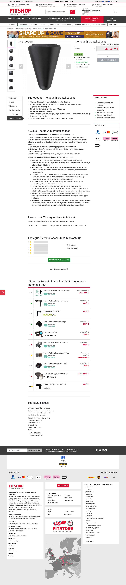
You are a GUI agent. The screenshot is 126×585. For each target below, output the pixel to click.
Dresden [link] (37, 499)
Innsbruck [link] (15, 524)
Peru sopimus (63, 485)
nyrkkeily (88, 511)
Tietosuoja (67, 495)
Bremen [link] (25, 499)
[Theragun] (25, 42)
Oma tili (113, 1)
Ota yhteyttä (67, 514)
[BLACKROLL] (50, 314)
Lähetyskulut (51, 500)
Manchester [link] (23, 518)
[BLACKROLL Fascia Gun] (39, 313)
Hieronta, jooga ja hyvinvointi (92, 19)
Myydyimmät (13, 114)
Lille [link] (9, 546)
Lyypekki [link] (24, 505)
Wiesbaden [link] (33, 509)
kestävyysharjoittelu (16, 18)
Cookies (49, 498)
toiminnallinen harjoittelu (93, 525)
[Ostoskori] (116, 11)
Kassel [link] (36, 503)
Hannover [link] (17, 503)
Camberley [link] (30, 516)
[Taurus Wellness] (50, 294)
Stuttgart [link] (26, 509)
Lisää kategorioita (111, 19)
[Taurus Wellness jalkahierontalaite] (39, 365)
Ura (23, 1)
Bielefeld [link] (27, 497)
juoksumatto (89, 492)
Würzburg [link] (11, 511)
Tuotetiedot (12, 98)
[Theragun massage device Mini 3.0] (39, 376)
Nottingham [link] (31, 518)
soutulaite (89, 494)
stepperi (88, 520)
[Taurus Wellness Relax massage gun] (39, 303)
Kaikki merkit (89, 541)
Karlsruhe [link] (31, 503)
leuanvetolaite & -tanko (93, 532)
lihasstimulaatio (90, 535)
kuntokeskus (89, 496)
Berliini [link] (22, 497)
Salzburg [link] (31, 524)
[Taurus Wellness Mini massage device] (39, 293)
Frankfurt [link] (29, 501)
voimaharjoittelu (34, 18)
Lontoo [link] (16, 518)
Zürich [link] (24, 536)
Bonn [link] (38, 497)
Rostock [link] (30, 507)
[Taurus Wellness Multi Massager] (39, 324)
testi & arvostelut (14, 110)
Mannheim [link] (31, 505)
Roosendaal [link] (12, 531)
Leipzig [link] (19, 505)
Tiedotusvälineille (69, 512)
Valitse (77, 49)
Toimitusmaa (98, 1)
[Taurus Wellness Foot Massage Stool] (39, 355)
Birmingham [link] (23, 516)
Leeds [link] (17, 516)
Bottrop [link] (10, 499)
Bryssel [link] (18, 541)
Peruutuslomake (52, 502)
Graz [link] (9, 524)
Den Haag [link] (27, 529)
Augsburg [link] (17, 497)
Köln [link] (15, 505)
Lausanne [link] (19, 536)
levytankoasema (91, 523)
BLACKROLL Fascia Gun (52, 311)
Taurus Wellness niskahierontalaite (56, 343)
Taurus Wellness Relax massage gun (56, 301)
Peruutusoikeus (68, 500)
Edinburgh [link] (37, 516)
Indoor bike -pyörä (91, 506)
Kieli (106, 1)
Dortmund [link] (31, 499)
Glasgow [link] (11, 518)
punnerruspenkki (91, 504)
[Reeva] (50, 387)
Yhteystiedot (29, 1)
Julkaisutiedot (17, 1)
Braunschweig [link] (18, 499)
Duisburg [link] (18, 501)
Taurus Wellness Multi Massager (55, 322)
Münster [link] (10, 507)
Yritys (10, 1)
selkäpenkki (89, 530)
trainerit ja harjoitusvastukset (94, 518)
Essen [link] (23, 501)
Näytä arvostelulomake (59, 260)
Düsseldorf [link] (11, 501)
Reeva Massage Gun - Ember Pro (55, 384)
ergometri (88, 489)
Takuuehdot (13, 106)
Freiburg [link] (35, 501)
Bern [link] (13, 536)
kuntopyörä (89, 516)
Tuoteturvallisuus (15, 118)
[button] (11, 43)
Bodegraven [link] (20, 529)
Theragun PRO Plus (50, 332)
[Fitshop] (20, 11)
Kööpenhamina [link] (13, 551)
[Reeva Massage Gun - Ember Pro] (39, 386)
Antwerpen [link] (11, 541)
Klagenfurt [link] (22, 524)
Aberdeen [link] (11, 516)
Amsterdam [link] (12, 529)
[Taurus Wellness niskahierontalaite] (39, 345)
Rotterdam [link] (19, 531)
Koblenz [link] (10, 505)
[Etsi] (72, 12)
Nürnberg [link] (17, 507)
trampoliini (89, 499)
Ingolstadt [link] (24, 503)
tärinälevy (89, 537)
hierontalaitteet (37, 28)
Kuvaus (11, 102)
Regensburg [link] (24, 507)
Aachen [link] (10, 497)
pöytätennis (89, 501)
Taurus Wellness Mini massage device (57, 290)
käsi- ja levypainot (91, 508)
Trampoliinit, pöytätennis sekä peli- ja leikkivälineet (61, 19)
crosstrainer (89, 487)
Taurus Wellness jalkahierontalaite (55, 363)
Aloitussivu (10, 28)
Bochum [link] (33, 497)
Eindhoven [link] (34, 529)
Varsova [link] (11, 556)
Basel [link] (10, 536)
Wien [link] (36, 524)
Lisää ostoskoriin (108, 60)
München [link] (38, 505)
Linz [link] (27, 524)
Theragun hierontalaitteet (50, 28)
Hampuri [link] (11, 503)
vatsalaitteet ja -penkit (92, 528)
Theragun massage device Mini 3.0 (56, 374)
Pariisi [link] (13, 546)
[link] (98, 132)
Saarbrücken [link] (12, 509)
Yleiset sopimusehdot (53, 495)
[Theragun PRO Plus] (39, 334)
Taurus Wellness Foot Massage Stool (56, 353)
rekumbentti (89, 513)
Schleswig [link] (20, 509)
